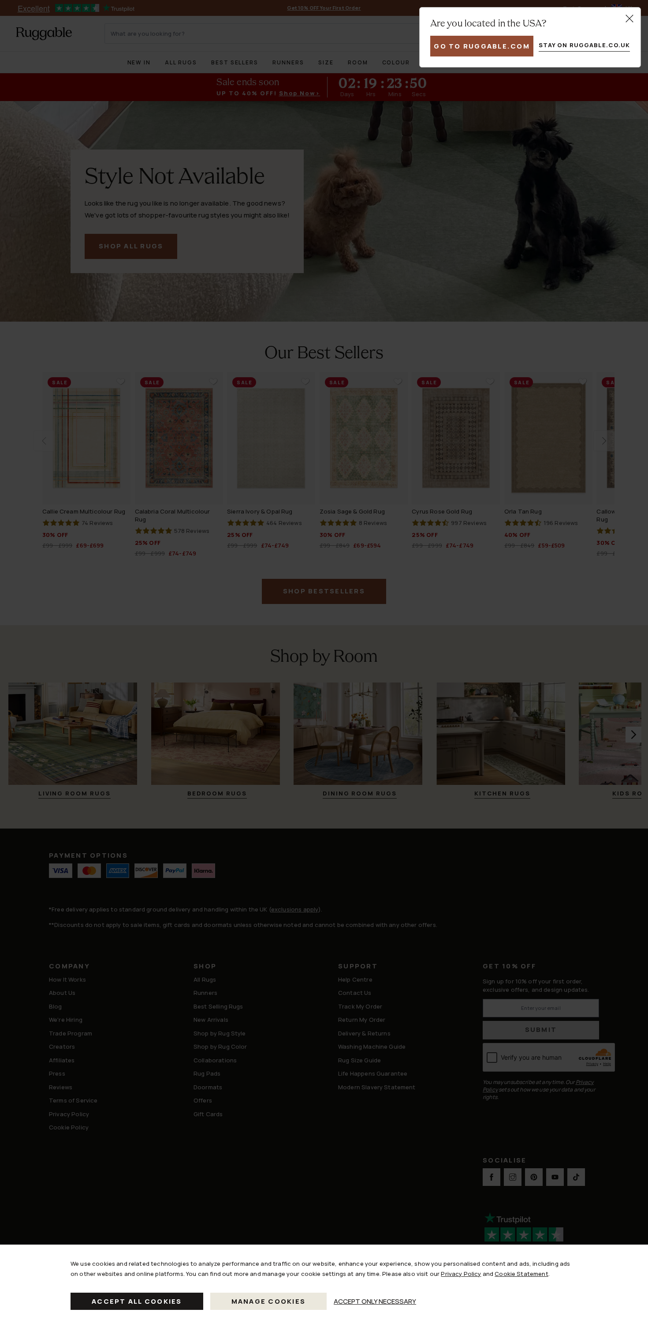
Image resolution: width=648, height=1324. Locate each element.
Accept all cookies (137, 1301)
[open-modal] (629, 18)
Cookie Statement (521, 1274)
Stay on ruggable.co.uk (584, 45)
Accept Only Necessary (375, 1301)
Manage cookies (268, 1301)
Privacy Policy (461, 1274)
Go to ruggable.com (482, 46)
